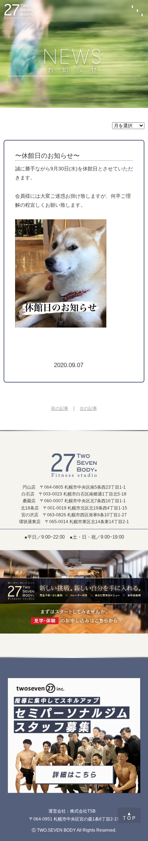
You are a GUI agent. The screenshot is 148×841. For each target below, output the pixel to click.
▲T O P (129, 816)
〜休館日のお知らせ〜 (47, 155)
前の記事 (59, 408)
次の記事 (88, 408)
